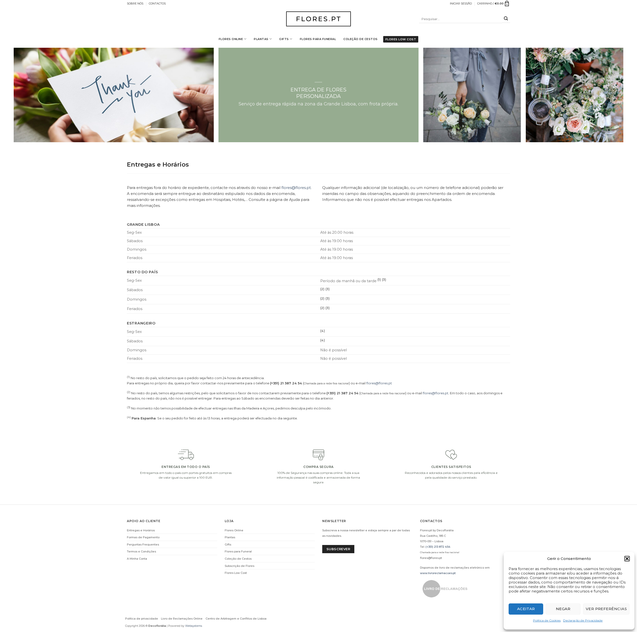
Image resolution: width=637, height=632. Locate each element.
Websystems (193, 626)
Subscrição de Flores (239, 566)
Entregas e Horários (141, 530)
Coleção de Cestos (360, 39)
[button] (627, 558)
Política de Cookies (547, 620)
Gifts (284, 39)
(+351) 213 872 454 (437, 546)
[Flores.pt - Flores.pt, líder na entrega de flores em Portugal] (318, 18)
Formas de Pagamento (143, 537)
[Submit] (506, 19)
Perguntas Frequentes (143, 544)
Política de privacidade (141, 618)
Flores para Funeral (318, 39)
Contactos (157, 3)
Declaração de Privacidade (583, 620)
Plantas (261, 39)
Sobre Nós (135, 3)
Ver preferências (606, 608)
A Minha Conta (137, 558)
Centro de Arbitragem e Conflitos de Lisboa (236, 618)
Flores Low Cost (400, 39)
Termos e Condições (141, 551)
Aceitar (526, 608)
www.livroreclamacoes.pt (438, 573)
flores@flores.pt (296, 187)
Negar (563, 608)
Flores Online (231, 39)
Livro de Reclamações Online (182, 618)
